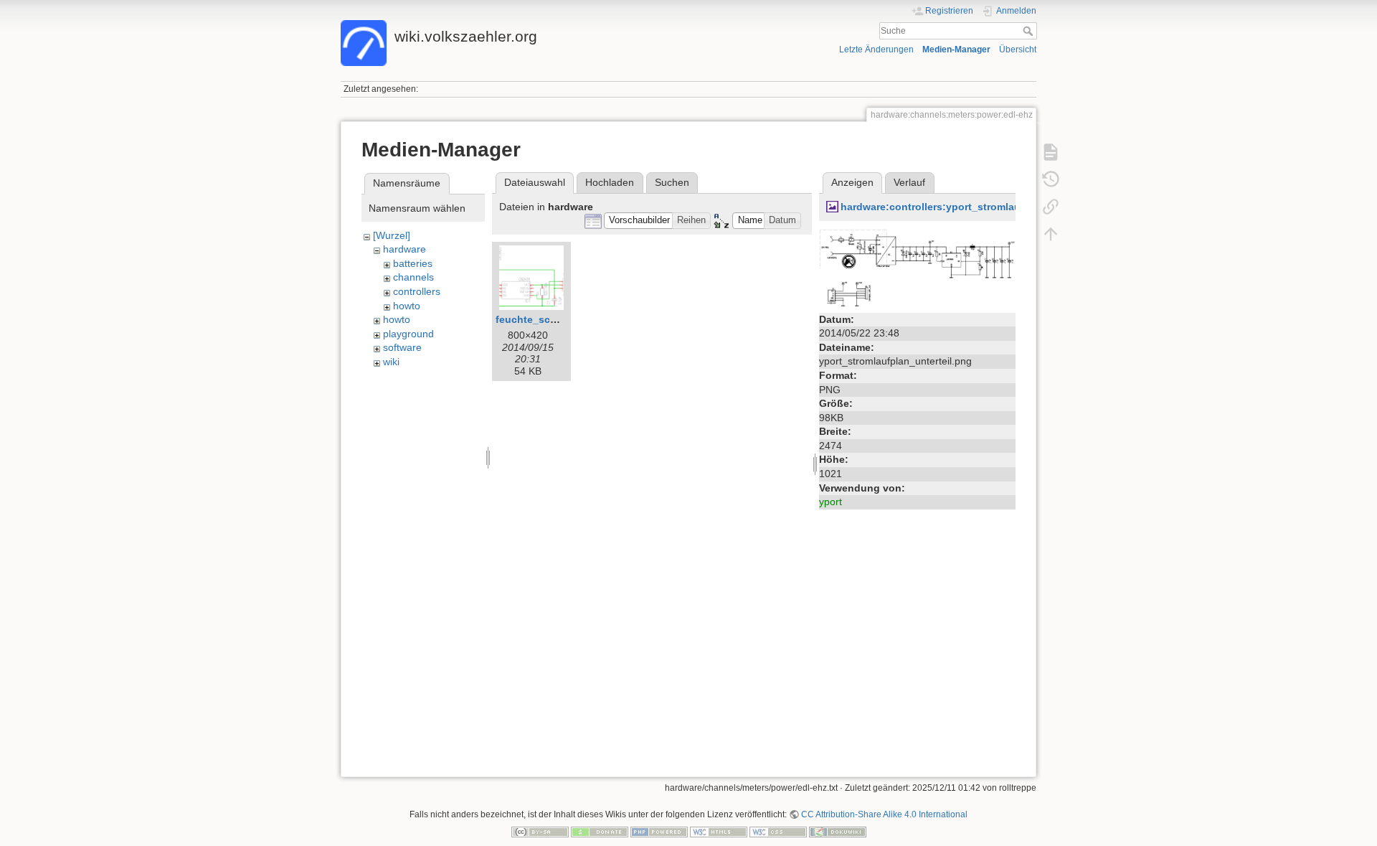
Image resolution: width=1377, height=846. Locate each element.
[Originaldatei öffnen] (917, 267)
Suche (1029, 31)
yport (830, 501)
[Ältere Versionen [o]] (1050, 179)
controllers (416, 291)
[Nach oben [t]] (1050, 234)
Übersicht (1017, 49)
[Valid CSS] (778, 831)
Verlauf (909, 182)
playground (408, 333)
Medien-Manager (956, 49)
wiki (391, 361)
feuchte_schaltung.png (553, 319)
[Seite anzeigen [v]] (1050, 152)
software (402, 347)
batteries (412, 263)
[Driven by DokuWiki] (837, 831)
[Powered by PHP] (659, 831)
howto (406, 305)
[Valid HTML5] (718, 831)
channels (413, 277)
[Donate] (599, 831)
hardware (404, 249)
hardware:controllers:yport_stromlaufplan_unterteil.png (978, 206)
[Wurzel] (391, 235)
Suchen (672, 182)
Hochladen (609, 182)
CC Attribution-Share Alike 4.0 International (884, 814)
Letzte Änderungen (876, 49)
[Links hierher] (1050, 206)
